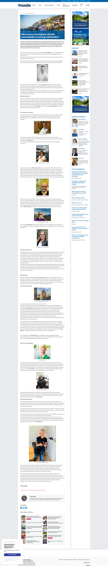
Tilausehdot (75, 559)
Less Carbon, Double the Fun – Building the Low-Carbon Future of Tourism (80, 228)
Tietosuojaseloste (81, 559)
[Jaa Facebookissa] (21, 508)
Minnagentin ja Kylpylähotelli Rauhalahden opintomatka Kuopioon (79, 183)
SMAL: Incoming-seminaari (78, 198)
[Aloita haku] (51, 1)
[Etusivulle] (24, 5)
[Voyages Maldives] (80, 36)
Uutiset (40, 5)
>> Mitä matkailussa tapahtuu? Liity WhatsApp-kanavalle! (33, 490)
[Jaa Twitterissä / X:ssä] (23, 508)
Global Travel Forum (77, 203)
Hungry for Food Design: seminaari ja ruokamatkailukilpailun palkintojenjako (80, 236)
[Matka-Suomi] (80, 19)
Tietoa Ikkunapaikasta (66, 5)
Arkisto (58, 5)
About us (81, 5)
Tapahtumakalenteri (49, 5)
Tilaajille (88, 5)
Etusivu (34, 5)
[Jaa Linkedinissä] (26, 508)
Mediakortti (75, 5)
